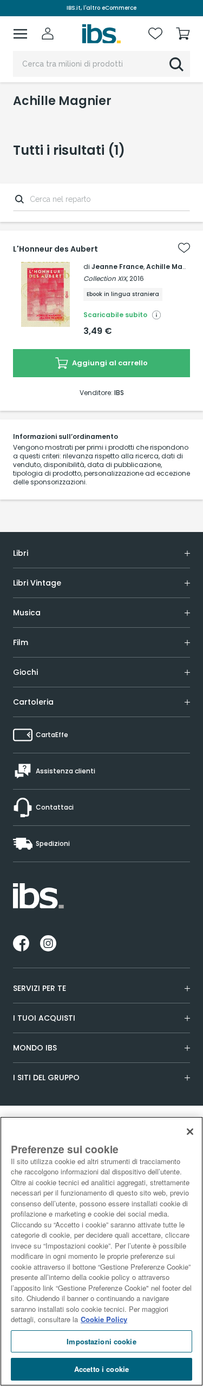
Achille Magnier (173, 266)
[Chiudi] (190, 1132)
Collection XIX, (105, 278)
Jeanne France (117, 266)
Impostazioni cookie (101, 1341)
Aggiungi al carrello (109, 363)
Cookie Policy (104, 1319)
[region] (101, 1251)
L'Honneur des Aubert (55, 249)
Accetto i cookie (101, 1369)
